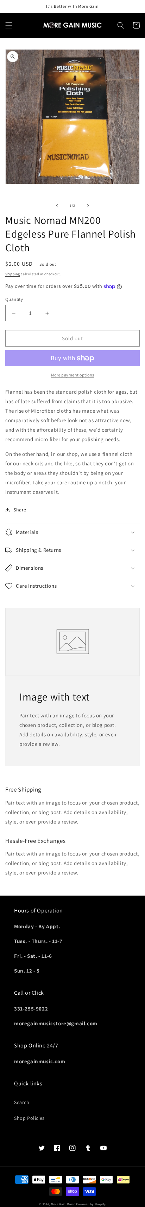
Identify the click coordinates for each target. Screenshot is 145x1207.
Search (22, 1102)
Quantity (14, 299)
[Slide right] (88, 205)
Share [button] (19, 509)
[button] (9, 25)
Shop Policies (29, 1118)
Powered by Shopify (91, 1204)
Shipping (12, 274)
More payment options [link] (72, 374)
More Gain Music (63, 1204)
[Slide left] (57, 205)
